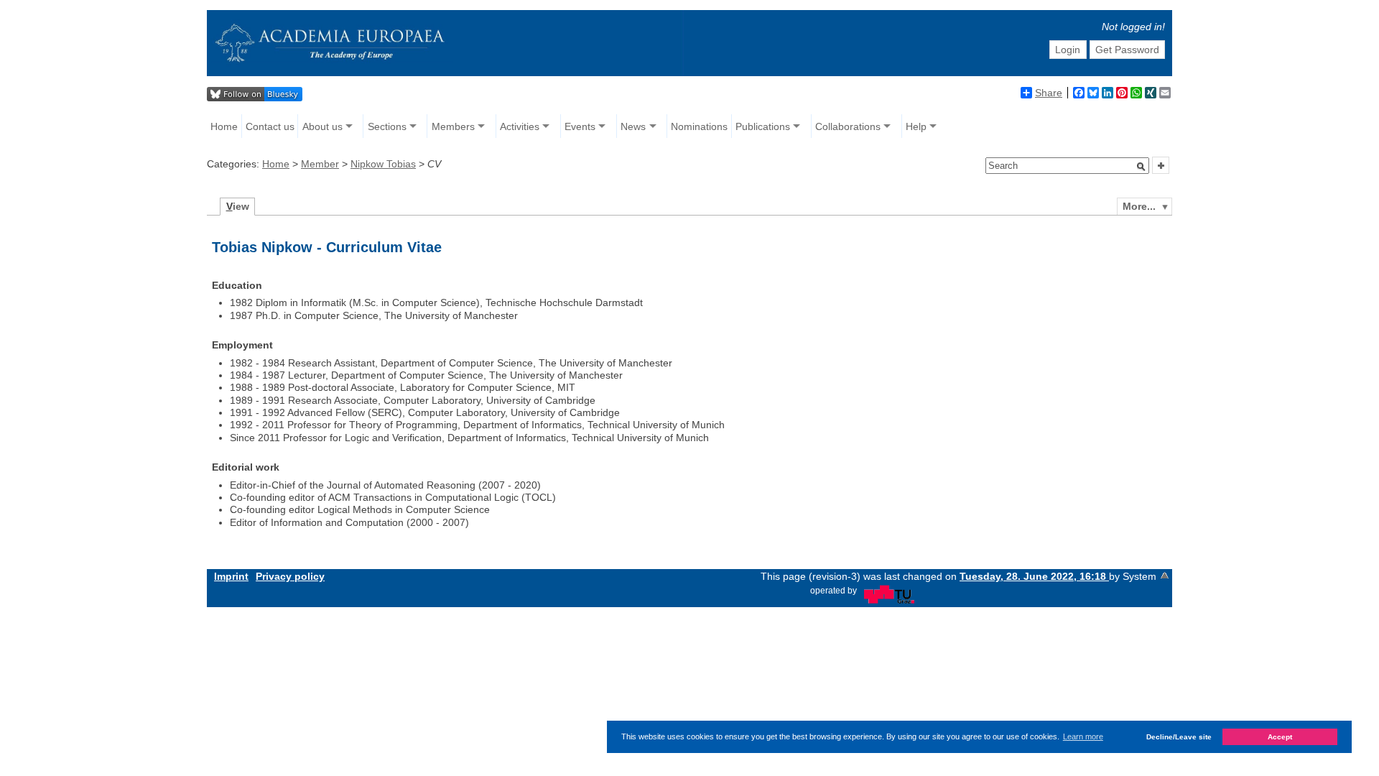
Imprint (231, 576)
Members (453, 126)
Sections (387, 126)
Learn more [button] (1083, 736)
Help (916, 126)
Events (580, 126)
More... (1139, 206)
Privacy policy (290, 576)
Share (1048, 92)
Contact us (270, 126)
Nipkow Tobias (383, 164)
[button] (1141, 166)
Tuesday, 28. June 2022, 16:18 (1034, 576)
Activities (519, 126)
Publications (762, 126)
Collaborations (848, 126)
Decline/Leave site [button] (1179, 737)
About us (322, 126)
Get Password (1127, 49)
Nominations (699, 126)
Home (224, 126)
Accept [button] (1280, 737)
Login (1067, 49)
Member (320, 164)
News (633, 126)
